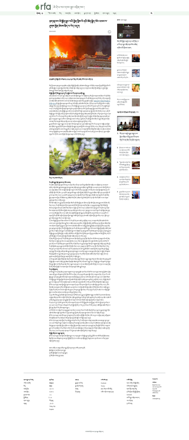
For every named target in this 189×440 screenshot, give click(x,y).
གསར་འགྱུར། (106, 13)
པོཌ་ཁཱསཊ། (77, 392)
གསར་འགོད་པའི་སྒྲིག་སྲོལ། (133, 383)
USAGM (129, 395)
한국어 (51, 392)
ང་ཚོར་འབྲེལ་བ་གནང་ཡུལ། (107, 392)
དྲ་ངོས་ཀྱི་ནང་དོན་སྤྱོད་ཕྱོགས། (133, 392)
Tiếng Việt (52, 406)
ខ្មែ (50, 397)
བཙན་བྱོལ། (68, 13)
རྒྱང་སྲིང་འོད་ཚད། (79, 386)
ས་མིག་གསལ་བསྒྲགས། (132, 386)
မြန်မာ (51, 389)
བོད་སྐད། (51, 400)
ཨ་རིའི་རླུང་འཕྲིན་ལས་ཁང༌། (133, 397)
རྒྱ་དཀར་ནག (87, 13)
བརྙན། (114, 13)
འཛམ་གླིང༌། (77, 13)
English (51, 409)
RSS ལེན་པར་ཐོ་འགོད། (106, 389)
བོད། (60, 13)
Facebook (103, 383)
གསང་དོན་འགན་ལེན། (132, 389)
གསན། (76, 389)
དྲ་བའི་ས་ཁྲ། (129, 403)
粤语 (50, 386)
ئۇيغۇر (51, 403)
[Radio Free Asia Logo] (60, 6)
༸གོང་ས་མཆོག (52, 13)
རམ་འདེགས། (130, 400)
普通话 (51, 383)
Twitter (103, 386)
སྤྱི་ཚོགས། (96, 13)
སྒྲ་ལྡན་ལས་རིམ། (79, 383)
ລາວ (50, 395)
